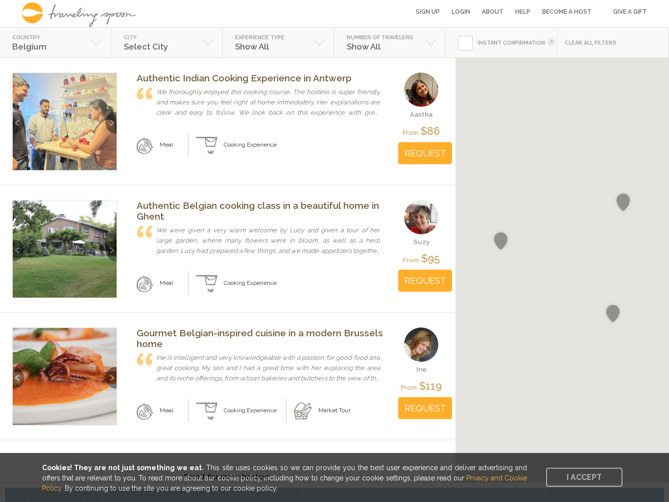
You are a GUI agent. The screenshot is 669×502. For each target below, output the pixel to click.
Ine (421, 369)
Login (461, 11)
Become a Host (567, 11)
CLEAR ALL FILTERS (591, 43)
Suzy (421, 242)
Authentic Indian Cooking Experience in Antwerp (244, 78)
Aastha (421, 114)
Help (522, 11)
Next (111, 118)
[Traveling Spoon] (82, 14)
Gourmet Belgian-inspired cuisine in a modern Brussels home (260, 338)
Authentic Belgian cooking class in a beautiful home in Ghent (258, 211)
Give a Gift (630, 11)
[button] (623, 202)
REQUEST (425, 153)
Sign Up (428, 11)
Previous (18, 118)
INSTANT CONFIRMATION (511, 43)
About (492, 11)
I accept (584, 477)
